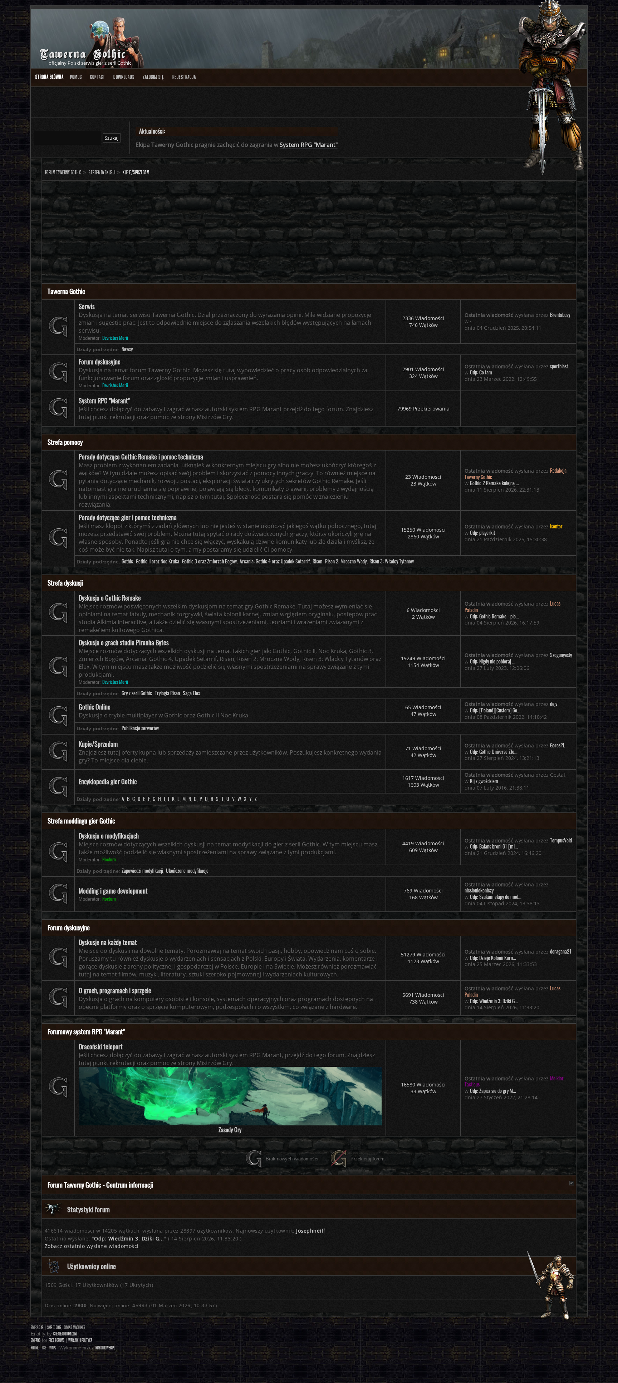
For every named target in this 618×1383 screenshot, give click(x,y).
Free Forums (56, 1340)
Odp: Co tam (481, 372)
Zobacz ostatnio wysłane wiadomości (92, 1246)
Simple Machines (74, 1327)
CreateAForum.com (65, 1334)
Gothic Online (95, 706)
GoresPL (557, 745)
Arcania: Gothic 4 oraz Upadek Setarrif (275, 561)
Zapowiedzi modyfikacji (142, 870)
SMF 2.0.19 (37, 1327)
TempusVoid (561, 840)
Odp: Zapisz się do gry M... (493, 1090)
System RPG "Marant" (309, 145)
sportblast (559, 366)
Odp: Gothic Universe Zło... (494, 751)
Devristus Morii (115, 337)
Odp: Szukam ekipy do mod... (495, 896)
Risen (317, 561)
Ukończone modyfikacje (187, 870)
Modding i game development (113, 890)
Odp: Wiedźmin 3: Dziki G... (494, 1001)
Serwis (87, 306)
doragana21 (561, 951)
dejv (553, 703)
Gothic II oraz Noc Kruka (157, 561)
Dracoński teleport (101, 1046)
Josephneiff (310, 1230)
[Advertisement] (256, 233)
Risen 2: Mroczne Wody (346, 561)
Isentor (556, 526)
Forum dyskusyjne (100, 361)
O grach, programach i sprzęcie (115, 990)
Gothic (127, 561)
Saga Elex (191, 693)
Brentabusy (560, 314)
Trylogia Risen (167, 693)
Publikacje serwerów (140, 728)
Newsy (127, 349)
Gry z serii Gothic (137, 693)
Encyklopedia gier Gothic (108, 781)
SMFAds (35, 1340)
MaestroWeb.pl (105, 1347)
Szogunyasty (561, 654)
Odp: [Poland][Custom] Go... (495, 710)
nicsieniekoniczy (479, 890)
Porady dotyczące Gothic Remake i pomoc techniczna (141, 456)
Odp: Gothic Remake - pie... (494, 616)
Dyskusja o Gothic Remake (110, 597)
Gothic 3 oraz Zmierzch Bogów (209, 561)
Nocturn (109, 859)
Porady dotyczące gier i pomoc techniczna (128, 517)
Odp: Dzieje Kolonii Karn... (493, 957)
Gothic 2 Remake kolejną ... (494, 483)
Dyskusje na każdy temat (108, 942)
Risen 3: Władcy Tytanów (391, 561)
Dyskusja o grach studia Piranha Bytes (124, 642)
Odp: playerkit (482, 532)
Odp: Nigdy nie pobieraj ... (492, 661)
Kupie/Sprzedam (98, 743)
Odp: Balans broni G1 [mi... (494, 846)
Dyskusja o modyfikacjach (109, 835)
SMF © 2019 (54, 1327)
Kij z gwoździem (484, 781)
